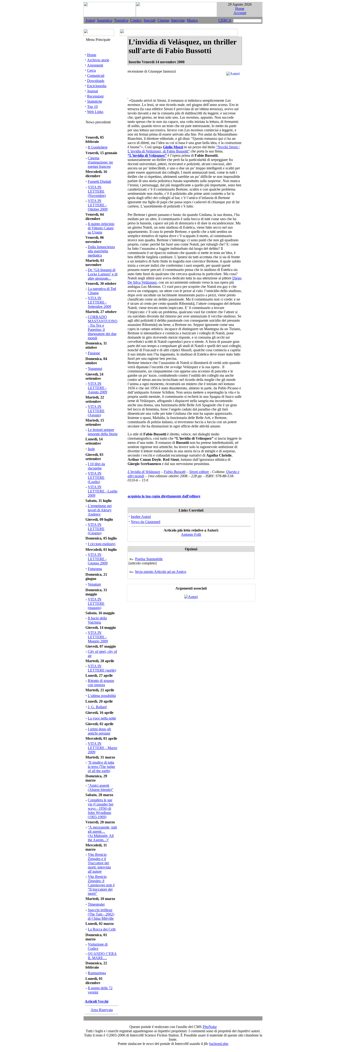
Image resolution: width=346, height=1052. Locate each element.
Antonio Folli (191, 534)
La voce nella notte (102, 718)
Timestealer (96, 904)
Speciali (149, 20)
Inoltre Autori (141, 517)
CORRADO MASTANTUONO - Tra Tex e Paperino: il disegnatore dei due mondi (102, 327)
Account (239, 13)
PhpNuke (210, 1027)
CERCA (224, 20)
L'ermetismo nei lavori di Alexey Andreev (100, 510)
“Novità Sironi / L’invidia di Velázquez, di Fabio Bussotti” (184, 149)
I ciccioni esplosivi (101, 544)
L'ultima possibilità (102, 696)
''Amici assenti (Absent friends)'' (100, 787)
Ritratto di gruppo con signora (101, 683)
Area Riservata (102, 1010)
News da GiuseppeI (145, 522)
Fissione (94, 353)
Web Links (95, 112)
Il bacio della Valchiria (97, 620)
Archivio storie (98, 60)
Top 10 (92, 107)
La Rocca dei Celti (102, 929)
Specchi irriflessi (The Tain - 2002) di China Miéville (101, 914)
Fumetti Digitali (99, 182)
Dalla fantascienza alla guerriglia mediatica (101, 251)
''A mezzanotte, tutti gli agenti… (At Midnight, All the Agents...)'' (102, 833)
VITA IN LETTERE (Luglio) (96, 477)
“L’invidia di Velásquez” (147, 155)
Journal (92, 91)
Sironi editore (199, 472)
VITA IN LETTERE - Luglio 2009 (102, 491)
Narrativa (121, 20)
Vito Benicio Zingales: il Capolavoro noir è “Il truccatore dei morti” (101, 885)
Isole (91, 449)
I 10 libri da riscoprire (96, 466)
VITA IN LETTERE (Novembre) (97, 191)
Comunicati (95, 76)
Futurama (95, 569)
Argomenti (95, 65)
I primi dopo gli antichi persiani (99, 731)
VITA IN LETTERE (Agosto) (96, 411)
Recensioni (95, 96)
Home (239, 9)
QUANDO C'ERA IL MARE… (102, 956)
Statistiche (94, 101)
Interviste (178, 20)
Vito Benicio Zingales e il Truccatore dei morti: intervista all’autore (99, 863)
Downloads (95, 81)
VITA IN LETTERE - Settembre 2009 (99, 302)
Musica (192, 20)
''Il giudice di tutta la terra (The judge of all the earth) (101, 766)
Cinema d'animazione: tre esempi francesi (100, 162)
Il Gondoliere (98, 147)
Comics (135, 20)
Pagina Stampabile (149, 559)
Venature (94, 584)
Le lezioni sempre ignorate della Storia (102, 432)
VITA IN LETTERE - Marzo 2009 (102, 748)
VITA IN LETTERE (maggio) (96, 603)
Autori (90, 20)
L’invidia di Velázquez (144, 472)
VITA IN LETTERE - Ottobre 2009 (98, 205)
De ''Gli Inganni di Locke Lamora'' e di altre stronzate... (102, 274)
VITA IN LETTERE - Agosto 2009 (97, 388)
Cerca (91, 70)
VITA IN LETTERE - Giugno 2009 (98, 559)
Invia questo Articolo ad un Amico (160, 572)
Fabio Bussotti (174, 472)
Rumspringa (97, 973)
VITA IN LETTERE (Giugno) (96, 529)
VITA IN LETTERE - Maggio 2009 (98, 637)
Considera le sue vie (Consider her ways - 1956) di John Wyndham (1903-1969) (100, 808)
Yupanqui (95, 369)
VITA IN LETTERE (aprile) (102, 668)
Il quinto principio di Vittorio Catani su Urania (101, 228)
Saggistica (104, 20)
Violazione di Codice (98, 946)
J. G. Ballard (97, 707)
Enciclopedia (96, 86)
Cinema (163, 20)
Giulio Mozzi (173, 147)
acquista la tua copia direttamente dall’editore (164, 496)
